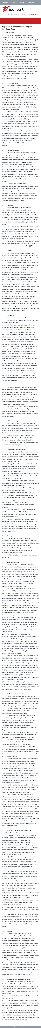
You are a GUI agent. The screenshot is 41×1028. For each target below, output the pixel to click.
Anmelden (31, 3)
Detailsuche (32, 14)
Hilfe (13, 3)
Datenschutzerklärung (28, 1026)
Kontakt (16, 1026)
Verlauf (21, 3)
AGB (20, 1026)
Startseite (5, 3)
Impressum (10, 1026)
